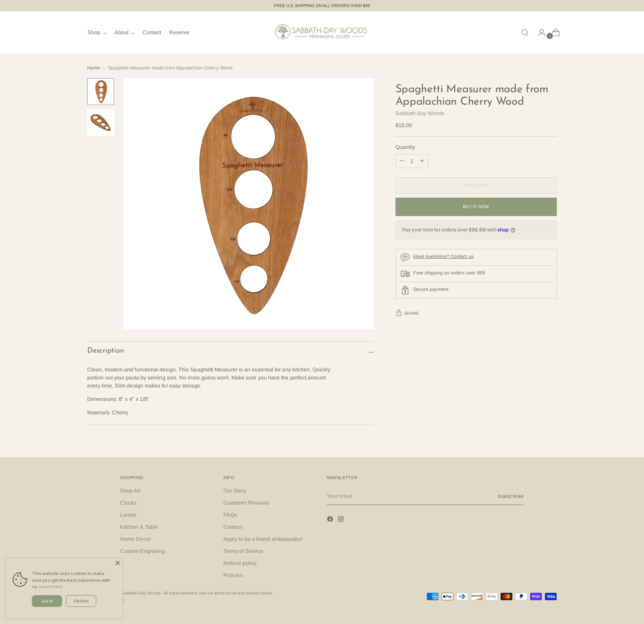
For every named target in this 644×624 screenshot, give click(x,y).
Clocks (128, 503)
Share (411, 313)
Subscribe (511, 496)
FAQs (230, 515)
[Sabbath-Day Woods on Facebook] (331, 520)
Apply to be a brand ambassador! (263, 539)
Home (93, 67)
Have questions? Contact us (443, 256)
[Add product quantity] (402, 161)
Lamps (128, 515)
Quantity (405, 147)
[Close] (117, 563)
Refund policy (240, 563)
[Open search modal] (525, 32)
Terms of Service (243, 551)
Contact (232, 527)
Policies (233, 575)
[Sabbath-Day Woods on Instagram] (341, 520)
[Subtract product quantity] (422, 161)
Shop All (130, 490)
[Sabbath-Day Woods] (322, 32)
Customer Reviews (246, 503)
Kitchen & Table (139, 527)
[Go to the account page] (539, 32)
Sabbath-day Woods (419, 113)
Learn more (51, 586)
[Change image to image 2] (100, 122)
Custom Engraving (142, 551)
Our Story (234, 490)
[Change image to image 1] (100, 91)
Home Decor (135, 539)
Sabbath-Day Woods (141, 593)
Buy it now (476, 206)
